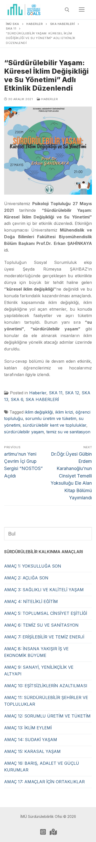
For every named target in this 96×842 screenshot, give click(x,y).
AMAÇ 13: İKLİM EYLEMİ (28, 727)
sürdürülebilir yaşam (24, 431)
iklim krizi (64, 412)
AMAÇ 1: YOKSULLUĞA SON (32, 566)
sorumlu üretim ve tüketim (50, 418)
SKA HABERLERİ (42, 399)
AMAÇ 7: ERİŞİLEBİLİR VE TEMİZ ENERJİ (44, 636)
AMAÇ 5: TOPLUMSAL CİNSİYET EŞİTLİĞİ (45, 613)
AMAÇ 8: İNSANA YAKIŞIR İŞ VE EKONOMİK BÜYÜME (36, 652)
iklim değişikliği (39, 412)
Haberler (49, 99)
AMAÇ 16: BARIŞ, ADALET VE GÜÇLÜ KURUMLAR (41, 766)
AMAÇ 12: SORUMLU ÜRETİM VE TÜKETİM (47, 716)
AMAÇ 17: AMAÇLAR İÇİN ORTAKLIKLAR (44, 781)
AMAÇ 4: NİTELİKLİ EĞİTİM (31, 601)
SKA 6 (17, 399)
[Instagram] (43, 832)
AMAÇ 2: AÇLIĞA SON (26, 577)
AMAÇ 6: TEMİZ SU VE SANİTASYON (41, 625)
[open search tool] (67, 9)
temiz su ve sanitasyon (68, 431)
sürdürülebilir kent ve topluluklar (54, 425)
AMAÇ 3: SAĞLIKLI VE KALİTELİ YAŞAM (44, 589)
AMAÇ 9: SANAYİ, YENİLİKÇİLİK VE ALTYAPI (38, 670)
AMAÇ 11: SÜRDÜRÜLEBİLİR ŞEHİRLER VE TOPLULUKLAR (46, 701)
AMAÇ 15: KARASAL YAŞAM (32, 751)
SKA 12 (72, 392)
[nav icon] (81, 9)
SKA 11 (55, 392)
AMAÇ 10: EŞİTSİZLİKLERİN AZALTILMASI (45, 685)
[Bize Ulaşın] (53, 832)
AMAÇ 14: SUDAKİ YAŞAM (30, 739)
